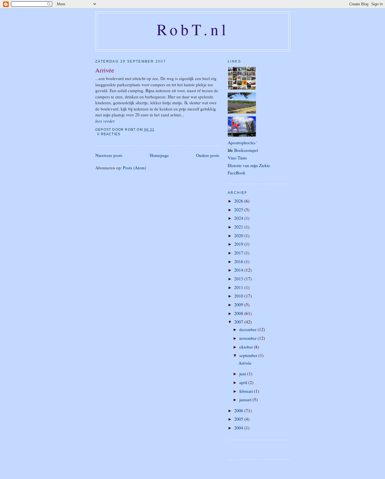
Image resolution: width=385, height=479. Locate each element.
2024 (239, 218)
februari (246, 391)
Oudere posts (207, 155)
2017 (239, 253)
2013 (239, 278)
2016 (239, 261)
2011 (239, 287)
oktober (246, 347)
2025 (239, 209)
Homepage (159, 155)
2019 (239, 244)
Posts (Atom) (134, 167)
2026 (239, 201)
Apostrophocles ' (242, 142)
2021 (239, 227)
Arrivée (104, 70)
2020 (239, 235)
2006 (239, 410)
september (248, 355)
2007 (239, 322)
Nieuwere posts (108, 155)
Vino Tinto (237, 158)
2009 (239, 304)
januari (246, 399)
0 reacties (108, 134)
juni (243, 373)
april (243, 382)
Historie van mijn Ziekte (249, 165)
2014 (239, 270)
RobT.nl (193, 29)
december (248, 329)
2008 (239, 313)
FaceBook (236, 173)
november (248, 338)
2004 (239, 428)
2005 (239, 419)
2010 (239, 296)
